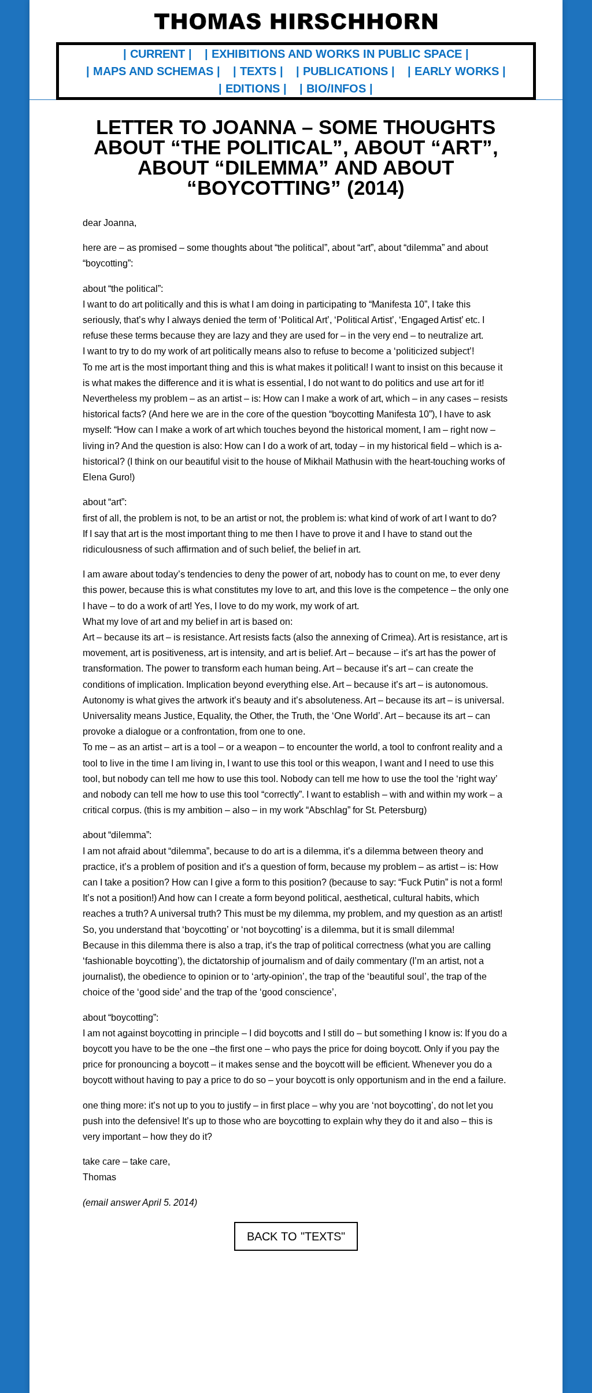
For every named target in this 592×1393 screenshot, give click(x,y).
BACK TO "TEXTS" (296, 1236)
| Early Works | (457, 72)
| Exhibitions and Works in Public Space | (337, 55)
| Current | (157, 55)
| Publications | (345, 72)
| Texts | (258, 72)
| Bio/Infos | (336, 89)
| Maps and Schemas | (153, 72)
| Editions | (253, 89)
